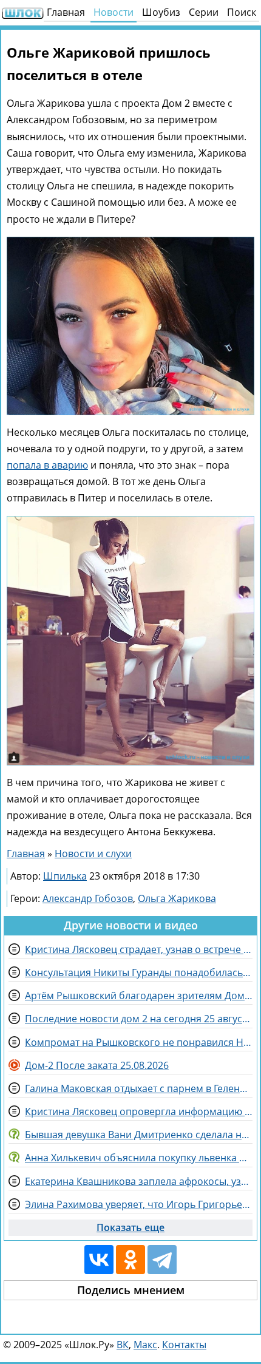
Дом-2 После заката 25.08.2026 (97, 1065)
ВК (123, 1344)
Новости (113, 12)
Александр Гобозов (87, 898)
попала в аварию (47, 465)
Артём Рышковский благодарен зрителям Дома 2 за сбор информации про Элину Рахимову (139, 995)
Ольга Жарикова (177, 898)
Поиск (241, 12)
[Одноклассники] (130, 1259)
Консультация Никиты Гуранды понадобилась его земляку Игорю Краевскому (139, 972)
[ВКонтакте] (99, 1259)
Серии (204, 12)
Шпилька (65, 876)
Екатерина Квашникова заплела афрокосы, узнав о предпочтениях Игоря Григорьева (139, 1181)
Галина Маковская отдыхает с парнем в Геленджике (139, 1088)
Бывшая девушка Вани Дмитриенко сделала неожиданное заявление (139, 1134)
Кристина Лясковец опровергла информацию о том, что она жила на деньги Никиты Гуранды (139, 1111)
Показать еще (130, 1227)
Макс (145, 1344)
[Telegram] (162, 1259)
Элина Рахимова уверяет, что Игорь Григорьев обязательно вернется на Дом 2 (139, 1204)
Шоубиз (161, 12)
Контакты (184, 1344)
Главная (66, 12)
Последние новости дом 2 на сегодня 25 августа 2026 (139, 1018)
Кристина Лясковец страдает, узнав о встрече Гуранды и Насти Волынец (139, 949)
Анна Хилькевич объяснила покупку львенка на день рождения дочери (139, 1157)
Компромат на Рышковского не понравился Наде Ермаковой (139, 1042)
